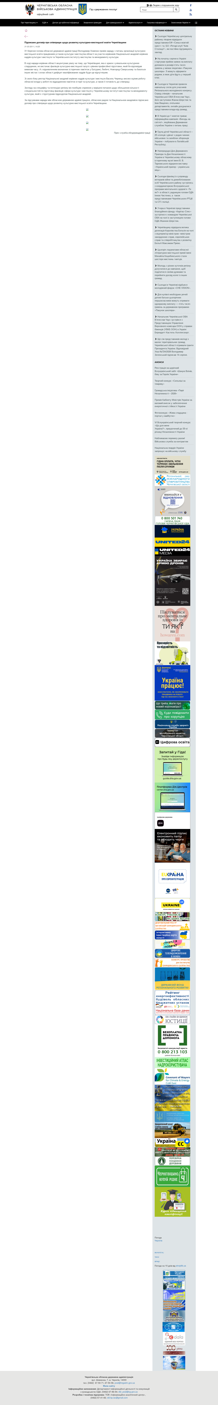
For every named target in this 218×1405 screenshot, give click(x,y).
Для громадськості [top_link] (114, 23)
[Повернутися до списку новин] (26, 36)
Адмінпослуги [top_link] (135, 23)
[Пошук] (176, 9)
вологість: (159, 1252)
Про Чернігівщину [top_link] (28, 23)
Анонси (159, 362)
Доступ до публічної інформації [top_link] (65, 23)
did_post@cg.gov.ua (128, 1391)
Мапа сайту (109, 1385)
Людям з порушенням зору (165, 5)
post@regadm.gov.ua (125, 1382)
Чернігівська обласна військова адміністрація (57, 7)
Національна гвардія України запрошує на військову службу (170, 449)
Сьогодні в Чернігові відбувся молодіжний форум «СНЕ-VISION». (173, 286)
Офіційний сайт (45, 14)
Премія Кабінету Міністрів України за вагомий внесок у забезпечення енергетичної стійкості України (173, 403)
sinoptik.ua (181, 1265)
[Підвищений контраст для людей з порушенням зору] (147, 5)
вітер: (157, 1261)
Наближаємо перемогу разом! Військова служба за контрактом (171, 440)
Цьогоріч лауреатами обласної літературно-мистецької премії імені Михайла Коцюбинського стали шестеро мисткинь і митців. (173, 254)
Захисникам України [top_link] (179, 23)
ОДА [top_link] (44, 23)
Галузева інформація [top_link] (156, 23)
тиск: (157, 1256)
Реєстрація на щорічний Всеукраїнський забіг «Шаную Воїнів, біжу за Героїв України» (173, 371)
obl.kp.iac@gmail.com (117, 1397)
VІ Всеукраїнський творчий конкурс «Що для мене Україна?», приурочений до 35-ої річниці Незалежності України (173, 427)
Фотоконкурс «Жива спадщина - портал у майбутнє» (171, 414)
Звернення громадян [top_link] (92, 23)
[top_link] (196, 22)
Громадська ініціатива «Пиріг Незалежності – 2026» (169, 392)
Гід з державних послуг (103, 9)
